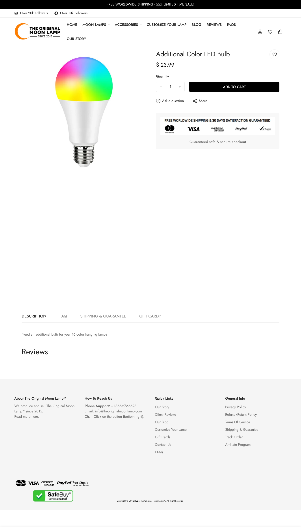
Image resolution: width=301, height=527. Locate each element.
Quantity (162, 76)
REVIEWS (214, 24)
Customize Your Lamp (171, 429)
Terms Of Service (237, 422)
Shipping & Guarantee (241, 429)
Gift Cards (162, 437)
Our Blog (162, 422)
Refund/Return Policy (241, 414)
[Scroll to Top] (292, 503)
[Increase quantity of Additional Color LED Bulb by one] (179, 87)
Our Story (162, 407)
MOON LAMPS (94, 24)
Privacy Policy (235, 407)
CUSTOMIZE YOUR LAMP (166, 24)
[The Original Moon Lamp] (37, 32)
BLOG (196, 24)
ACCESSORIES (126, 24)
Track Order (234, 437)
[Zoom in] (141, 59)
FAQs (231, 24)
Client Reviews (165, 414)
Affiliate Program (238, 444)
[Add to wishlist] (274, 54)
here (35, 416)
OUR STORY (76, 38)
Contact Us (163, 444)
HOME (72, 24)
